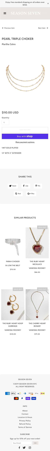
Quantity (5, 118)
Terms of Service (25, 427)
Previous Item (9, 28)
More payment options (25, 142)
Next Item (42, 28)
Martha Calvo (9, 44)
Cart (44, 13)
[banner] (25, 13)
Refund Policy (25, 424)
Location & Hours (25, 417)
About (25, 411)
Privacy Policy (25, 421)
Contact (25, 414)
